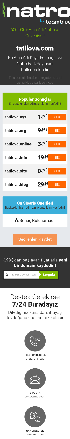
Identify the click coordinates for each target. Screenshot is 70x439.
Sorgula (49, 275)
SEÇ (57, 117)
